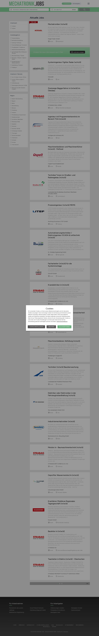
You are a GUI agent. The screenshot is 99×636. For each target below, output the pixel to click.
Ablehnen (51, 326)
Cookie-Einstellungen (36, 326)
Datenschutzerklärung (62, 321)
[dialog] (49, 318)
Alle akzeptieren (64, 326)
